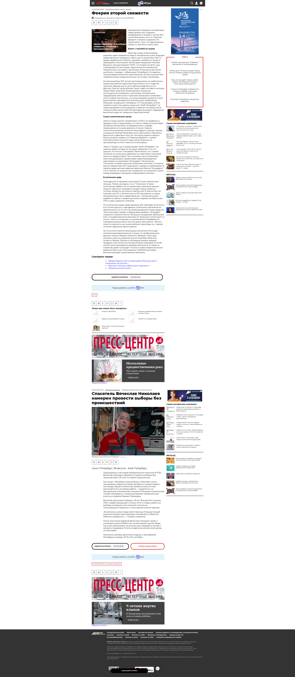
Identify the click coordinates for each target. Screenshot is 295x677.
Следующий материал (129, 670)
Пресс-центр (131, 632)
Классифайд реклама (115, 637)
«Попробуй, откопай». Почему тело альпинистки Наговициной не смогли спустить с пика (189, 128)
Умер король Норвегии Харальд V (188, 474)
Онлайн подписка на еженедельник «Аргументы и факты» (177, 632)
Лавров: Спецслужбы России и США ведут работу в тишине (189, 178)
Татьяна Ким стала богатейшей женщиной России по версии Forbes (189, 208)
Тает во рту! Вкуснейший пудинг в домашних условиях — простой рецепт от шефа (188, 166)
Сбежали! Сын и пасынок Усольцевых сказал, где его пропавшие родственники (189, 416)
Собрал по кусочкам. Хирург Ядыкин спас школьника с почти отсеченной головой (189, 432)
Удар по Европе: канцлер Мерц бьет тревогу (189, 193)
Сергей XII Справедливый (147, 319)
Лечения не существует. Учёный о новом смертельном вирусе (188, 446)
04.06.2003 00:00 (98, 9)
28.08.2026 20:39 (97, 390)
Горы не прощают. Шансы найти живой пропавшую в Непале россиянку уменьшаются (184, 82)
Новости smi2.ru (99, 383)
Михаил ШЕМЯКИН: (109, 311)
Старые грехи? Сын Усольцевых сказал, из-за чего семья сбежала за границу (189, 424)
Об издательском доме (115, 632)
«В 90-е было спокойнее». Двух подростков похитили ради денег (188, 438)
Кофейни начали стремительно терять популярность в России (187, 482)
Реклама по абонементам (157, 635)
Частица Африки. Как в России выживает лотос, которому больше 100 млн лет (189, 143)
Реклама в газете (123, 635)
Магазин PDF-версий (145, 632)
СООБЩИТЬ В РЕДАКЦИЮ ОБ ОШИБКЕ (168, 637)
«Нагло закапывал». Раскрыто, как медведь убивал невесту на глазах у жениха (189, 135)
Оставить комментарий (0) (147, 546)
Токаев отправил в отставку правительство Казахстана (186, 467)
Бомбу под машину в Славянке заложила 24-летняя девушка (185, 63)
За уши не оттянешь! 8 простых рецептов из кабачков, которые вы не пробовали (189, 158)
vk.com (122, 457)
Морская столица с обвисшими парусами (128, 266)
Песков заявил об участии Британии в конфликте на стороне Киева (189, 186)
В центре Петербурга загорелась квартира (185, 100)
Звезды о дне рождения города (113, 319)
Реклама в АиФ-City (176, 635)
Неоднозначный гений (119, 268)
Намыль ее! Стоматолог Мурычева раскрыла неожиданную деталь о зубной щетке (188, 409)
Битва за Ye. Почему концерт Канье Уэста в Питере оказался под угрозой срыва (185, 73)
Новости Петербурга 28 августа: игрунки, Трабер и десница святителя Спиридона (185, 91)
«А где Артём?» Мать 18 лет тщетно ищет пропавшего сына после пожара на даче (188, 151)
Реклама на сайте (138, 635)
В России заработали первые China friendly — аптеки (188, 201)
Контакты (110, 635)
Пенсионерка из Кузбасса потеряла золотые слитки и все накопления (188, 459)
